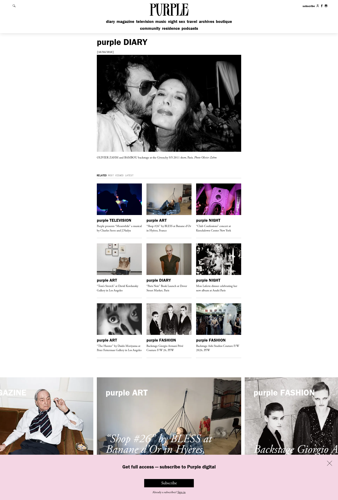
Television (145, 21)
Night (172, 21)
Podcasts (189, 28)
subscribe (309, 6)
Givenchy (162, 157)
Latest (129, 175)
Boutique (224, 21)
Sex (182, 21)
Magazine (125, 21)
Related (102, 175)
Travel (192, 21)
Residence (171, 28)
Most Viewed (116, 175)
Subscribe (169, 483)
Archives (206, 21)
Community (150, 28)
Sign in (181, 492)
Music (160, 21)
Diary (110, 21)
